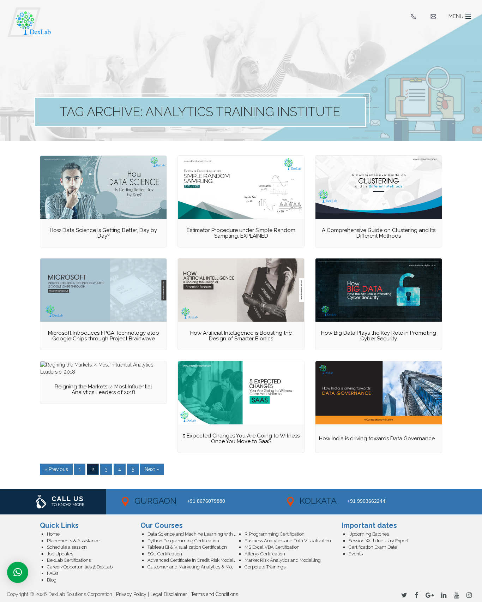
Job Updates (60, 553)
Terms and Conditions (214, 594)
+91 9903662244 (366, 501)
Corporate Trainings (265, 567)
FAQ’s (52, 573)
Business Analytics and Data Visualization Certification (293, 540)
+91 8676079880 (206, 501)
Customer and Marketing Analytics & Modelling (196, 567)
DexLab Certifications (69, 560)
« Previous (56, 469)
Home (53, 534)
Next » (152, 469)
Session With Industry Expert (379, 540)
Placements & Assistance (73, 540)
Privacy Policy (131, 594)
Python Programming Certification (183, 540)
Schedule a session (67, 547)
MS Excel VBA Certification (272, 547)
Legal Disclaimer (168, 594)
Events (356, 553)
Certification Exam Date (373, 547)
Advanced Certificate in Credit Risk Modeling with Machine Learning (196, 560)
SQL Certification (164, 553)
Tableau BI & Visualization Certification (187, 547)
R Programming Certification (275, 534)
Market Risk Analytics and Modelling (283, 560)
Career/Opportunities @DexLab (80, 567)
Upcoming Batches (369, 534)
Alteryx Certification (265, 553)
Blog (51, 580)
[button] (17, 572)
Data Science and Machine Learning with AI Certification (196, 534)
